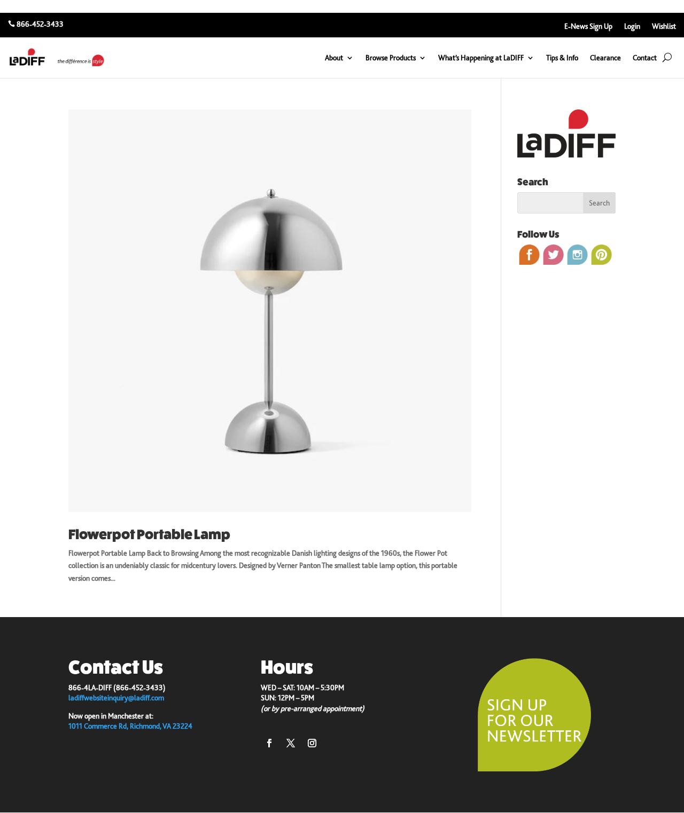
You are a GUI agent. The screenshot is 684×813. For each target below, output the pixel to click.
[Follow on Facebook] (269, 743)
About (334, 57)
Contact (645, 57)
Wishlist (664, 26)
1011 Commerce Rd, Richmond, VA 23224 (130, 726)
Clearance (605, 57)
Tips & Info (562, 57)
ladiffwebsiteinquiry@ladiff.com (116, 697)
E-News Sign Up (588, 26)
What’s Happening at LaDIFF (481, 57)
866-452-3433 (40, 24)
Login (632, 26)
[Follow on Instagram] (312, 743)
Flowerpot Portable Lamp (149, 534)
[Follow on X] (290, 743)
